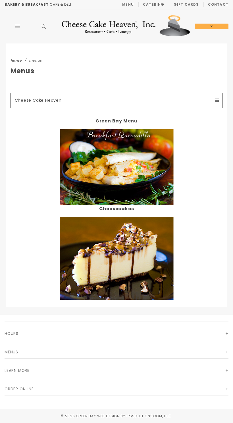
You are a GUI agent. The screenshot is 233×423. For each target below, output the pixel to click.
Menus (11, 352)
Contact (218, 4)
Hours (11, 333)
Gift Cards (186, 4)
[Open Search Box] (44, 26)
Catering (154, 4)
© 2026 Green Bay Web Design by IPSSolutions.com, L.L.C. (116, 416)
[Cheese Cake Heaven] (126, 26)
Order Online (19, 389)
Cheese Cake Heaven (38, 100)
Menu (128, 4)
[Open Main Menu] (18, 26)
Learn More (17, 370)
